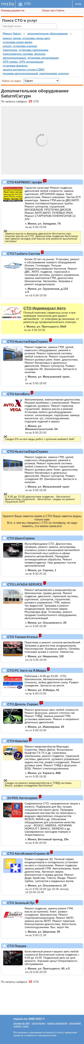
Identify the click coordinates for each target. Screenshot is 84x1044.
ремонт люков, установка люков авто (26, 38)
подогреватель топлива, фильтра (24, 53)
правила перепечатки (57, 1023)
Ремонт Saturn (12, 33)
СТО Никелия (17, 741)
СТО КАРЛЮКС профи (24, 182)
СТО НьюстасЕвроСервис (27, 341)
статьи (25, 1026)
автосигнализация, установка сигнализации (31, 57)
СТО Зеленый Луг (20, 903)
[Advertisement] (42, 997)
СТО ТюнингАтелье (22, 637)
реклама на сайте (21, 1023)
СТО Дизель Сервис (22, 704)
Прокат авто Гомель (53, 10)
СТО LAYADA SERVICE (24, 584)
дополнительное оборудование (47, 33)
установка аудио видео (17, 42)
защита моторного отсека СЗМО (23, 69)
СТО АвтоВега (18, 394)
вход (78, 3)
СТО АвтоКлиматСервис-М (27, 853)
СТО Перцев (16, 946)
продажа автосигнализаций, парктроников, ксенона (36, 73)
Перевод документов (12, 10)
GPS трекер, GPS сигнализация (23, 61)
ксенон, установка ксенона (20, 46)
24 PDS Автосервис (22, 798)
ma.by (7, 3)
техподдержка (38, 1023)
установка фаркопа (15, 65)
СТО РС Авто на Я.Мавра (26, 670)
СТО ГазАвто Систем (23, 253)
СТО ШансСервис (20, 538)
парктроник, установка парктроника (25, 49)
